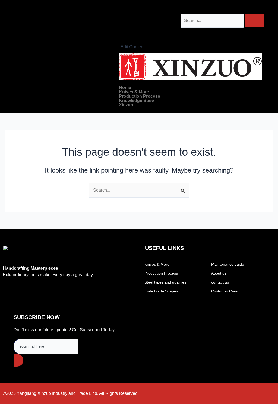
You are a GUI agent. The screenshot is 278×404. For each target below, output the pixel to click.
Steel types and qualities (165, 282)
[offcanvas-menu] (121, 32)
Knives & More (134, 92)
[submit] (18, 360)
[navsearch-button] (184, 8)
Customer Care (224, 291)
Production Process (139, 96)
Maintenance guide (227, 264)
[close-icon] (120, 39)
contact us (220, 282)
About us (218, 273)
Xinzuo (126, 105)
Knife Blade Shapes (161, 291)
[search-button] (254, 20)
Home (125, 87)
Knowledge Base (136, 100)
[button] (190, 92)
